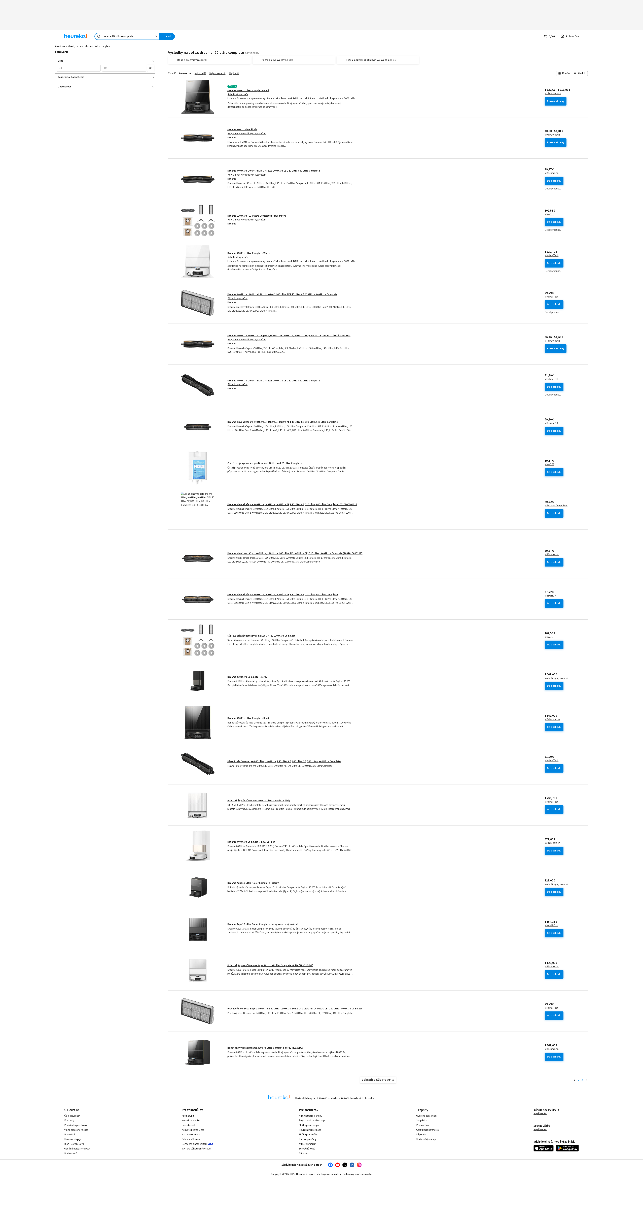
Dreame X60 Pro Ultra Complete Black (248, 90)
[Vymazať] (156, 36)
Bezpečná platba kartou (194, 1144)
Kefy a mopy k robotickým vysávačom (247, 133)
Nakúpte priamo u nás (193, 1130)
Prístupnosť (70, 1153)
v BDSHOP (550, 596)
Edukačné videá (307, 1148)
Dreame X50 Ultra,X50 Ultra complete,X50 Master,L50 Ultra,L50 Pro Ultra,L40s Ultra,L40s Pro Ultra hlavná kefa (288, 335)
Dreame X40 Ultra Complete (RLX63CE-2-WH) (252, 842)
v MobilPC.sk (551, 925)
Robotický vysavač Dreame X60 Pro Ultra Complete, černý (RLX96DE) (265, 1048)
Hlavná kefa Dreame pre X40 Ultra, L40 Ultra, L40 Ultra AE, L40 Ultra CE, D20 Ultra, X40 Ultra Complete (284, 761)
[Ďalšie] (586, 1080)
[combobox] (127, 36)
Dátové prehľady (307, 1139)
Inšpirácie (421, 1134)
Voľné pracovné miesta (76, 1130)
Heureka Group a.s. (306, 1174)
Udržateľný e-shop (426, 1139)
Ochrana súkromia (191, 1139)
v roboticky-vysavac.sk (556, 678)
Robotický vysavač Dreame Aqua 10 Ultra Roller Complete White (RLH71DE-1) (270, 965)
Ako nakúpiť (188, 1116)
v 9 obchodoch (552, 135)
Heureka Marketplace (310, 1130)
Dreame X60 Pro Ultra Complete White (248, 253)
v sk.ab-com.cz (552, 843)
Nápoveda (304, 1153)
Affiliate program (307, 1144)
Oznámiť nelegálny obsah (77, 1148)
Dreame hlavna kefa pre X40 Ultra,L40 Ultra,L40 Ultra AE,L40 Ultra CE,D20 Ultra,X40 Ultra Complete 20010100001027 (292, 504)
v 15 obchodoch (553, 93)
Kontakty (69, 1120)
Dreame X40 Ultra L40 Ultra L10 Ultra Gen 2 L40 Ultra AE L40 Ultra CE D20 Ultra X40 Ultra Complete (282, 294)
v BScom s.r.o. (552, 173)
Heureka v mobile (191, 1120)
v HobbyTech (551, 255)
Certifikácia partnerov (427, 1130)
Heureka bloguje (72, 1139)
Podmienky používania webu (357, 1174)
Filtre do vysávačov (237, 298)
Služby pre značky (308, 1134)
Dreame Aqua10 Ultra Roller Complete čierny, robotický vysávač (262, 924)
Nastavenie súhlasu (192, 1134)
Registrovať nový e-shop (312, 1120)
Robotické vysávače (238, 94)
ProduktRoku (423, 1125)
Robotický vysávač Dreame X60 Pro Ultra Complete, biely (258, 800)
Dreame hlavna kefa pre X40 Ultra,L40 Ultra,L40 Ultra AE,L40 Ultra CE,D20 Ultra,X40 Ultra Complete (282, 422)
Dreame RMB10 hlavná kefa (242, 129)
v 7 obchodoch (552, 341)
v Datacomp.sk (552, 719)
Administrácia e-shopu (310, 1116)
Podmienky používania (75, 1125)
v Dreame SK (551, 423)
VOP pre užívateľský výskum (196, 1148)
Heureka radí (188, 1125)
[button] (79, 68)
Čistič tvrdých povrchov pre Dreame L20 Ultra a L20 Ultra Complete (264, 463)
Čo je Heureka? (72, 1116)
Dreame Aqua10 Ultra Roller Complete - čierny (253, 883)
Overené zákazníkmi (426, 1116)
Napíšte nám (540, 1113)
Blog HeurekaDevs (74, 1144)
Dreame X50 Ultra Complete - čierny (247, 677)
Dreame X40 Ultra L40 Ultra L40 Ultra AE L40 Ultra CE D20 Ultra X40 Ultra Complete (273, 171)
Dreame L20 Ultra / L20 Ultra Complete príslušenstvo (256, 216)
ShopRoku (421, 1120)
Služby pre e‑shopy (309, 1125)
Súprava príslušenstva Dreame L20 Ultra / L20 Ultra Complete (261, 636)
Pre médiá (69, 1134)
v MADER (549, 214)
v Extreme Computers (556, 505)
